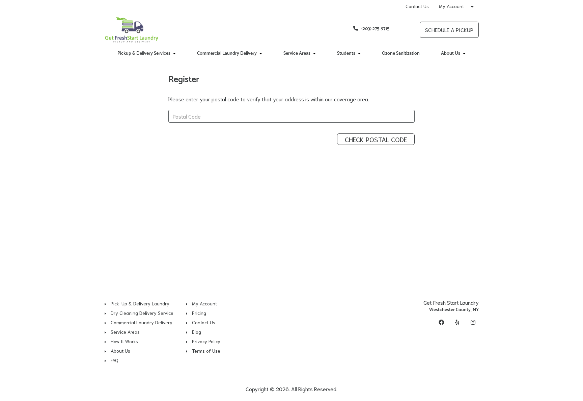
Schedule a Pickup (449, 29)
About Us (120, 351)
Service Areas (125, 332)
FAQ (114, 360)
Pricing (199, 313)
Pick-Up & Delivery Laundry (140, 303)
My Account (452, 6)
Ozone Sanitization (401, 53)
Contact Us (417, 6)
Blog (196, 332)
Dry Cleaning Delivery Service (142, 313)
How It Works (124, 341)
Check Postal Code (376, 139)
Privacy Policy (206, 341)
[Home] (131, 30)
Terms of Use (206, 351)
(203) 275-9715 (375, 29)
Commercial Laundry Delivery (141, 322)
